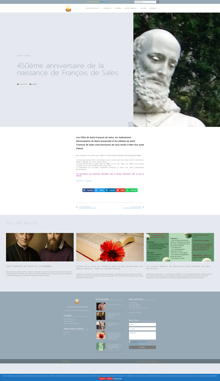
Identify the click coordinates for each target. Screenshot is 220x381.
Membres (153, 8)
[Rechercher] (157, 2)
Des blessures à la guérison (113, 324)
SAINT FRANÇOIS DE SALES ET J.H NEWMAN (28, 266)
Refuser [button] (110, 378)
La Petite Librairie (130, 8)
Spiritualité (106, 8)
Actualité (143, 8)
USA (107, 1)
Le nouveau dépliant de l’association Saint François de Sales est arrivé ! (178, 267)
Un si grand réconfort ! (114, 304)
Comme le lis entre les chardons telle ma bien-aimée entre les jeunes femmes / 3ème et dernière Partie (109, 267)
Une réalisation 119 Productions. (147, 361)
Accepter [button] (102, 378)
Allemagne (102, 1)
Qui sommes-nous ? (92, 8)
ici (143, 312)
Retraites (118, 8)
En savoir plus (117, 378)
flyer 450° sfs (79, 181)
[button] (88, 190)
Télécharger (88, 181)
